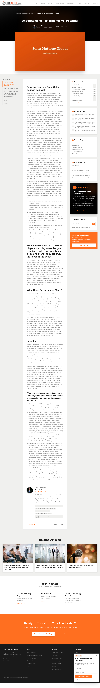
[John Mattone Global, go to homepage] (12, 3)
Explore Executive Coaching (81, 211)
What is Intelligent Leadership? (35, 655)
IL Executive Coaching (57, 652)
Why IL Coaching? (31, 658)
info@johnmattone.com (8, 658)
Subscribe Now (84, 245)
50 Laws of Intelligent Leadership (80, 170)
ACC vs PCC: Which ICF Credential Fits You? (85, 130)
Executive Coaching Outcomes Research (82, 178)
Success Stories (31, 661)
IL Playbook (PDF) (76, 168)
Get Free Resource (83, 676)
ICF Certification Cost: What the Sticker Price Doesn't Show (85, 127)
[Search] (93, 224)
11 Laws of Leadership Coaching (80, 173)
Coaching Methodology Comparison (81, 175)
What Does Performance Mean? (10, 99)
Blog (20, 13)
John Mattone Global (10, 650)
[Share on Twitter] (59, 524)
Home (16, 13)
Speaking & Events (84, 151)
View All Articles (77, 103)
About (35, 3)
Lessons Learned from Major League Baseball (9, 84)
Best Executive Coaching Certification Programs (84, 115)
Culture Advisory (84, 154)
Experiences (70, 3)
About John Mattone (32, 652)
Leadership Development (28, 13)
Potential (6, 103)
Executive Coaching (46, 3)
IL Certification (60, 3)
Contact (95, 3)
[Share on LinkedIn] (62, 524)
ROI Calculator (75, 165)
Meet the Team (31, 663)
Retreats (54, 666)
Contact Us (61, 634)
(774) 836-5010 (6, 661)
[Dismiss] (97, 656)
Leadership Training (84, 147)
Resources (86, 3)
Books (79, 3)
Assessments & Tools (84, 149)
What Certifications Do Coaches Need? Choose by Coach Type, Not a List (85, 123)
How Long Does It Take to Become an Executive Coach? (85, 119)
